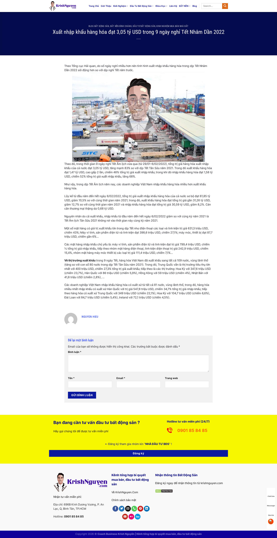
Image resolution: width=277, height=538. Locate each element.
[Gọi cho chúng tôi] (134, 509)
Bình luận (74, 351)
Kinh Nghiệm (119, 6)
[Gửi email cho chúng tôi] (128, 509)
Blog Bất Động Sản (99, 26)
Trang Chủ (94, 6)
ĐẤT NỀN (183, 6)
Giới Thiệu (106, 6)
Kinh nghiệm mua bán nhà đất (172, 26)
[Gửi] (225, 6)
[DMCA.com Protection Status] (164, 490)
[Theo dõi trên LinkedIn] (147, 509)
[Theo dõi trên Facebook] (115, 509)
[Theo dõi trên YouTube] (125, 517)
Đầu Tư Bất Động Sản (140, 6)
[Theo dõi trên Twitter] (122, 509)
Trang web (171, 378)
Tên (71, 378)
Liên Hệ (173, 6)
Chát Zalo (271, 496)
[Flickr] (131, 517)
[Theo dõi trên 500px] (138, 517)
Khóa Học (160, 6)
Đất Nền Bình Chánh (121, 26)
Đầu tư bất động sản (144, 26)
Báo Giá (271, 515)
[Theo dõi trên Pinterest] (140, 509)
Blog (194, 6)
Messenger (271, 505)
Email (120, 378)
